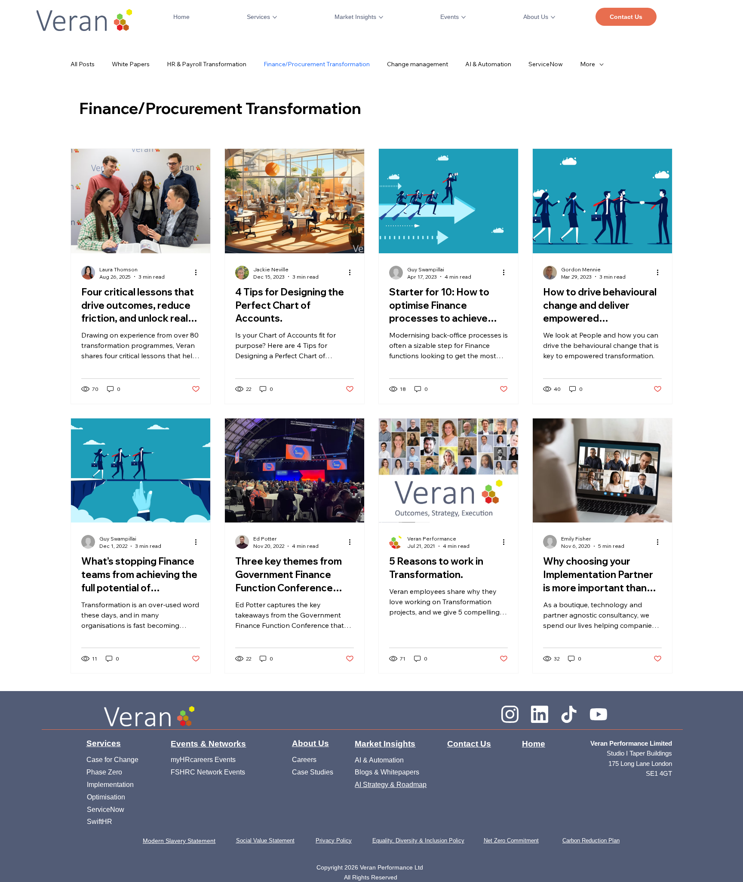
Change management (417, 64)
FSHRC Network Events (208, 772)
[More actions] (198, 272)
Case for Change (112, 759)
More (587, 64)
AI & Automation (488, 64)
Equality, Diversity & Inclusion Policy (418, 841)
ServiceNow (545, 64)
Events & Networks (208, 743)
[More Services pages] (275, 17)
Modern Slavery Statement (179, 841)
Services (103, 743)
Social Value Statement (265, 841)
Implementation (111, 784)
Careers (304, 759)
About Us (310, 743)
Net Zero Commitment (511, 841)
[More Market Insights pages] (381, 17)
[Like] (510, 714)
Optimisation (107, 797)
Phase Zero (104, 772)
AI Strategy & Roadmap (391, 784)
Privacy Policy (334, 841)
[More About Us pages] (553, 17)
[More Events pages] (463, 17)
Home (533, 743)
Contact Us (469, 743)
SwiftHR (99, 821)
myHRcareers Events (203, 759)
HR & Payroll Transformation (206, 64)
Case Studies (312, 772)
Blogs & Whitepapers (387, 772)
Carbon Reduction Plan (591, 841)
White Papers (131, 64)
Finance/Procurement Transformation (317, 64)
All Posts (83, 64)
